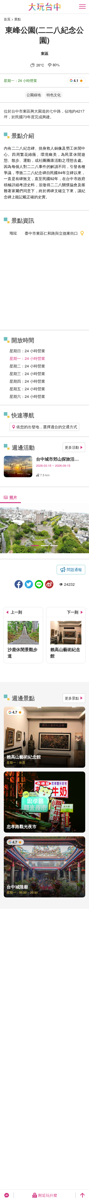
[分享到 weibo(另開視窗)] (49, 584)
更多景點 (72, 698)
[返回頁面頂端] (82, 1195)
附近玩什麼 (47, 1195)
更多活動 (72, 447)
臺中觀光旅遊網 (44, 7)
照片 (13, 497)
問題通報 (74, 569)
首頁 (7, 19)
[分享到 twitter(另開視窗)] (29, 584)
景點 (17, 19)
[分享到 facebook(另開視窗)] (18, 584)
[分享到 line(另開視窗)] (39, 584)
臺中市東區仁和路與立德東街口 (51, 233)
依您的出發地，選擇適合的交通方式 (46, 426)
